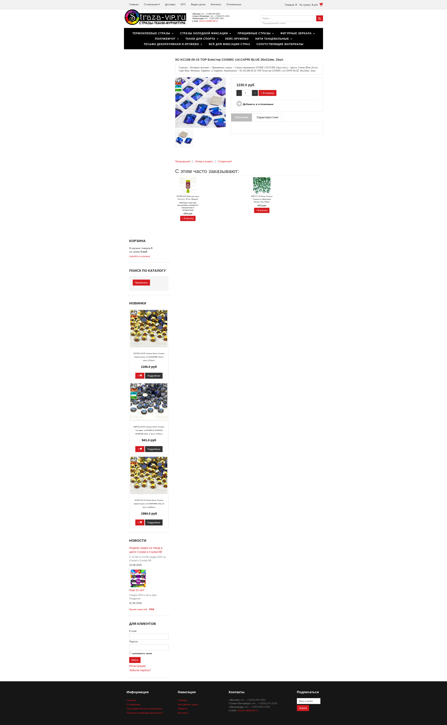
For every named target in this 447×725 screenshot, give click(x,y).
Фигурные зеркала (296, 33)
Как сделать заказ (188, 704)
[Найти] (319, 18)
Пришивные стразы (254, 33)
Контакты (216, 4)
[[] (200, 102)
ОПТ (183, 4)
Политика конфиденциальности (145, 712)
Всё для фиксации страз (229, 44)
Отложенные (233, 4)
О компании (151, 4)
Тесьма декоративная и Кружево (171, 44)
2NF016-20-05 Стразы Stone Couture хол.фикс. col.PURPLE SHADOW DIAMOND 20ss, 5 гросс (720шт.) (148, 430)
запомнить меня (142, 653)
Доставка (170, 4)
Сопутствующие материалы (280, 44)
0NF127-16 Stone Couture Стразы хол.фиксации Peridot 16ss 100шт (262, 199)
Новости (182, 708)
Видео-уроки (198, 4)
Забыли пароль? (140, 670)
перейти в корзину (139, 256)
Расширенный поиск (274, 23)
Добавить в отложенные (258, 104)
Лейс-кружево (237, 38)
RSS (151, 609)
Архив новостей (138, 609)
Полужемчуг (165, 38)
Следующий (225, 161)
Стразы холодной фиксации (204, 33)
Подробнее (153, 375)
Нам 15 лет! (136, 590)
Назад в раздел (204, 161)
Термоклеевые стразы (151, 33)
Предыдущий (182, 161)
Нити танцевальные (272, 38)
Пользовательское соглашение (144, 708)
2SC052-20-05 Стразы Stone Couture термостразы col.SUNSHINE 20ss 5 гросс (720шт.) (148, 356)
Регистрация (137, 666)
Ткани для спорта (200, 38)
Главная (134, 4)
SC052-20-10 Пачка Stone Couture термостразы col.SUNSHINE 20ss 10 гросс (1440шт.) (149, 503)
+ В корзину (267, 93)
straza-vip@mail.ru (208, 21)
